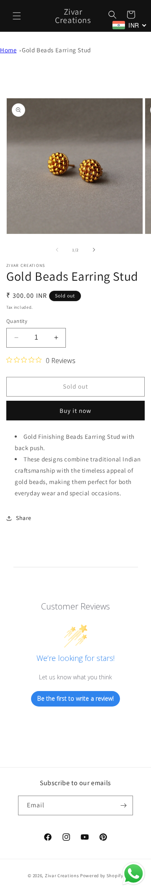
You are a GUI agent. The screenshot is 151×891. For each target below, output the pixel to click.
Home (8, 50)
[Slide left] (57, 250)
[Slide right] (94, 250)
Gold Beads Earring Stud (56, 50)
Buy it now (75, 411)
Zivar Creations (62, 875)
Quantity (16, 321)
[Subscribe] (123, 805)
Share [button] (23, 518)
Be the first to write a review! (75, 698)
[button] (17, 16)
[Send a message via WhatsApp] (133, 873)
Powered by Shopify (101, 875)
